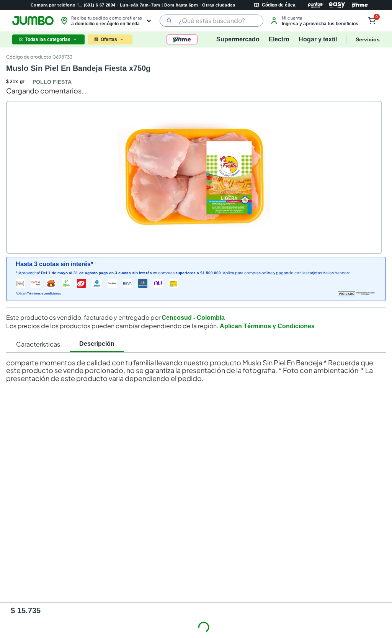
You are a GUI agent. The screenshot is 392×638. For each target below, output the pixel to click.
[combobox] (211, 21)
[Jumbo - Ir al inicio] (33, 20)
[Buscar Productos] (169, 20)
